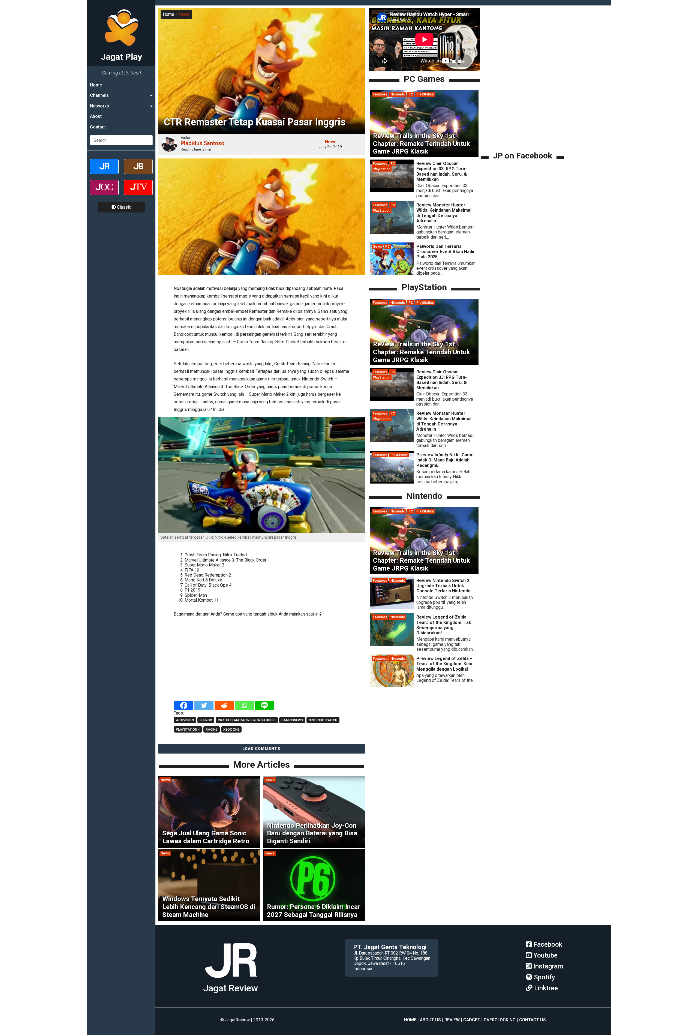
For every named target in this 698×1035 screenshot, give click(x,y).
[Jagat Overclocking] (104, 192)
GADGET (471, 1019)
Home (96, 85)
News (183, 14)
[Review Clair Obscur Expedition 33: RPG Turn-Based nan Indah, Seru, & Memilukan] (392, 190)
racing (212, 729)
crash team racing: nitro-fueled (247, 720)
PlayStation (425, 94)
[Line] (264, 705)
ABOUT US (430, 1019)
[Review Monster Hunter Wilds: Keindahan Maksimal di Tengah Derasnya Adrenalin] (392, 232)
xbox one (231, 729)
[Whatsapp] (244, 705)
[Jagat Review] (104, 171)
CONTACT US (532, 1019)
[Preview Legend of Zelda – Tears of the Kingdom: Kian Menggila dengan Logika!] (392, 685)
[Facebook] (183, 705)
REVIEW (452, 1019)
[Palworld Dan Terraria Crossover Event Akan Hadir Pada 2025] (392, 273)
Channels (99, 95)
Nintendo (397, 94)
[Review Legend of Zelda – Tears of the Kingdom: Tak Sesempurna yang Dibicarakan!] (392, 644)
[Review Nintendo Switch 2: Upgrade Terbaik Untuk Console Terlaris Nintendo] (392, 607)
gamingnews (292, 720)
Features (380, 94)
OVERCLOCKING (500, 1019)
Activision (185, 720)
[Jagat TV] (138, 192)
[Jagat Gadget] (138, 171)
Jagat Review (230, 988)
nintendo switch (323, 720)
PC (410, 94)
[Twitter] (203, 705)
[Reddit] (224, 705)
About (96, 116)
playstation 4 (188, 729)
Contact (98, 127)
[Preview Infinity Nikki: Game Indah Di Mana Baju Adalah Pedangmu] (392, 482)
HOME (410, 1019)
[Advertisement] (261, 659)
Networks (99, 106)
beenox (206, 720)
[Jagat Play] (230, 980)
